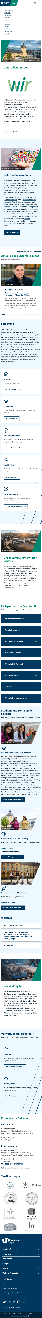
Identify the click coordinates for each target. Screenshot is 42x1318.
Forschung (7, 15)
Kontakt (6, 34)
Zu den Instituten (11, 389)
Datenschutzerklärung (9, 1288)
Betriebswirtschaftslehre (15, 619)
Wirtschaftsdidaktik (13, 653)
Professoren (8, 24)
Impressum (6, 1284)
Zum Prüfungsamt (12, 1096)
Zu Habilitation (11, 477)
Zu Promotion (10, 418)
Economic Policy (10, 200)
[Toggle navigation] (39, 3)
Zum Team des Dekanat (14, 1066)
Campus (7, 17)
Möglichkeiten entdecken (12, 799)
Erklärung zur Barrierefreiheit (12, 1293)
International (8, 10)
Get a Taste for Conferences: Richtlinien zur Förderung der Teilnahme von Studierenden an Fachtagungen (18, 935)
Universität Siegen (14, 1307)
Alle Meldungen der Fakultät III (29, 252)
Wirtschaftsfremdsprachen (16, 698)
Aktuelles (7, 13)
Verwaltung (8, 31)
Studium (7, 26)
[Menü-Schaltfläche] (35, 3)
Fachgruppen (8, 20)
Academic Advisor (10, 29)
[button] (3, 314)
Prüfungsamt (8, 848)
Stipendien (8, 945)
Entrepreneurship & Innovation (15, 207)
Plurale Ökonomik (12, 630)
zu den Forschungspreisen (14, 507)
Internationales (9, 902)
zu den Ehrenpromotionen (15, 448)
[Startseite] (11, 1241)
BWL (23, 188)
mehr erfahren (11, 232)
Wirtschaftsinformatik (12, 190)
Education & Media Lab (14, 926)
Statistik (8, 687)
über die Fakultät (11, 132)
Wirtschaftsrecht (27, 190)
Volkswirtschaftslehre (14, 642)
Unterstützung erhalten (11, 857)
